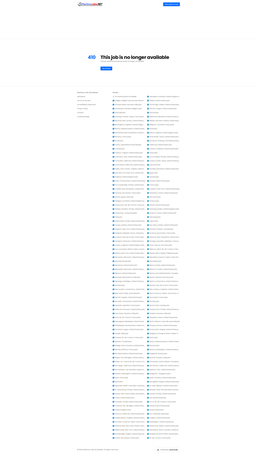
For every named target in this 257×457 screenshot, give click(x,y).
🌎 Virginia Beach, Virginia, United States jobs (128, 418)
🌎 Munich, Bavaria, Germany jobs (160, 277)
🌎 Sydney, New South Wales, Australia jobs (128, 394)
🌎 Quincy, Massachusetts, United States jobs (163, 341)
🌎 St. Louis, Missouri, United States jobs (162, 386)
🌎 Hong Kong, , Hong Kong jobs (124, 213)
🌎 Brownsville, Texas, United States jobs (162, 137)
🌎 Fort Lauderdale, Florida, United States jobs (128, 185)
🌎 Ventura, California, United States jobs (128, 414)
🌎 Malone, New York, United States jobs (128, 253)
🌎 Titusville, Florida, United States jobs (127, 402)
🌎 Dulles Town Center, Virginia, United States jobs (128, 169)
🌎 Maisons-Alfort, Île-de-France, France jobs (163, 249)
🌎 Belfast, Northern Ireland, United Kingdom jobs (163, 120)
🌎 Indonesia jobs (154, 217)
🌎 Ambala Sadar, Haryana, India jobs (127, 104)
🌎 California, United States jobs (159, 145)
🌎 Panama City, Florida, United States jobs (163, 309)
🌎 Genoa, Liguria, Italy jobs (123, 197)
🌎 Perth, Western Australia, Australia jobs (163, 321)
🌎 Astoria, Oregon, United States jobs (162, 108)
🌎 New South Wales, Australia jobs (126, 293)
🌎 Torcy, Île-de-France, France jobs (161, 402)
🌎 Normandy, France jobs (157, 297)
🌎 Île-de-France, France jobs (159, 438)
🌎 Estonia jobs (153, 177)
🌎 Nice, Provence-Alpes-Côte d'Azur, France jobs (163, 293)
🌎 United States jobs (155, 410)
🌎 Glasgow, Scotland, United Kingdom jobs (128, 201)
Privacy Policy (82, 108)
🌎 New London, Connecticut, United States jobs (128, 289)
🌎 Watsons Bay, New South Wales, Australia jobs (128, 426)
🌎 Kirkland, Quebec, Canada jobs (160, 229)
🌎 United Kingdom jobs (121, 410)
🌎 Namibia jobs (118, 285)
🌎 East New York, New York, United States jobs (128, 173)
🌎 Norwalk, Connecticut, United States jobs (128, 301)
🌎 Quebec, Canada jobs (122, 341)
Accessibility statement (86, 104)
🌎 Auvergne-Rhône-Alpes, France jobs (128, 116)
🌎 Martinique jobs (154, 261)
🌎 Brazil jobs (152, 129)
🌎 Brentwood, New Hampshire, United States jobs (128, 133)
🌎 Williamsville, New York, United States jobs (128, 430)
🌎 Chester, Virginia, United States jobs (127, 153)
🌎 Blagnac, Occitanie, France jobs (160, 124)
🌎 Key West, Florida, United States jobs (162, 225)
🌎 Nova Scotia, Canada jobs (158, 305)
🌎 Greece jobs (153, 201)
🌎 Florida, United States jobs (158, 181)
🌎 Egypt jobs (152, 173)
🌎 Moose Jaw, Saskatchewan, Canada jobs (163, 273)
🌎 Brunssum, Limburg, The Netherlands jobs (163, 141)
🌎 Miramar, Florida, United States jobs (162, 269)
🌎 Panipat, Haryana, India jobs (159, 313)
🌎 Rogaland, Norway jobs (157, 353)
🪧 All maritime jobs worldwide (124, 96)
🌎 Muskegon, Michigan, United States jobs (128, 281)
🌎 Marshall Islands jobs (121, 261)
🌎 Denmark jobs (153, 165)
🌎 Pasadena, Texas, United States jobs (162, 317)
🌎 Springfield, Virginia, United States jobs (163, 381)
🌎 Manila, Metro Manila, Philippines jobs (162, 253)
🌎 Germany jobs (154, 197)
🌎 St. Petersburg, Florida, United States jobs (128, 390)
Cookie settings (83, 116)
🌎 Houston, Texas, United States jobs (161, 213)
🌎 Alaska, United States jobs (158, 100)
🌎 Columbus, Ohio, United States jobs (127, 157)
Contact (80, 112)
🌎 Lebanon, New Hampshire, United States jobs (163, 237)
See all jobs (106, 68)
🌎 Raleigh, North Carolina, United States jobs (128, 345)
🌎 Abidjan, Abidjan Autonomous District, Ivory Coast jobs (128, 100)
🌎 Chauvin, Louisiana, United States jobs (162, 149)
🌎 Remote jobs (153, 345)
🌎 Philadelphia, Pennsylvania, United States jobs (128, 325)
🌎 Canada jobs (118, 149)
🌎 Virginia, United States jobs (158, 418)
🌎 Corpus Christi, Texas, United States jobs (163, 161)
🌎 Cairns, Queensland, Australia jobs (126, 145)
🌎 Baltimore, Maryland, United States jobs (163, 116)
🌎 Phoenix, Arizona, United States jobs (162, 325)
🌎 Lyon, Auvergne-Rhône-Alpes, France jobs (128, 249)
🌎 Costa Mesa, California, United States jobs (128, 165)
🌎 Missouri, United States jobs (124, 273)
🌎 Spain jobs (117, 381)
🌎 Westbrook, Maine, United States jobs (163, 426)
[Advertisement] (128, 24)
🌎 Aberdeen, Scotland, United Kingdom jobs (163, 96)
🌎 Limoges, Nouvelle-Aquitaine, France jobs (163, 241)
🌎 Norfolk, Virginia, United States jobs (127, 297)
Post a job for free (171, 4)
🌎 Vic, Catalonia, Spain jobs (158, 414)
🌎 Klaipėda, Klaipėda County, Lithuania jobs (128, 233)
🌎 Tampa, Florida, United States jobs (161, 394)
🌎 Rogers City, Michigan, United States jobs (128, 357)
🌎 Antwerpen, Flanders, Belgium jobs (127, 108)
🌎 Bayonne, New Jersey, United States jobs (128, 120)
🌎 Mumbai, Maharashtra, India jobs (126, 277)
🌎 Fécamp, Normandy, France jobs (126, 193)
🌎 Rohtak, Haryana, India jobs (158, 357)
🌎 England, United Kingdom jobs (125, 177)
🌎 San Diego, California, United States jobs (128, 365)
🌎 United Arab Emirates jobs (158, 406)
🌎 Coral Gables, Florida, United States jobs (163, 157)
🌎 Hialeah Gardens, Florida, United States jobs (128, 209)
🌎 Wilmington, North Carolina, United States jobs (163, 430)
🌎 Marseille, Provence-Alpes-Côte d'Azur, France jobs (163, 257)
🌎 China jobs (152, 153)
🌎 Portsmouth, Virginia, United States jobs (163, 329)
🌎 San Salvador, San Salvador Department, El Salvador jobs (128, 369)
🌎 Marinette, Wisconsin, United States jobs (128, 257)
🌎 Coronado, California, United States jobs (128, 161)
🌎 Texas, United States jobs (123, 398)
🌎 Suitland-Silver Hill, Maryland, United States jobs (163, 390)
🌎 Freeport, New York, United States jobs (163, 189)
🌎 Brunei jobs (117, 141)
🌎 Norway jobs (153, 301)
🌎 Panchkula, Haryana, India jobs (125, 313)
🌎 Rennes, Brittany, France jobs (125, 349)
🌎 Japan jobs (152, 221)
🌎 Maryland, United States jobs (124, 265)
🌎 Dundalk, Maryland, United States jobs (163, 169)
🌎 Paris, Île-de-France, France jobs (126, 317)
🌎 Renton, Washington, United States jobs (163, 349)
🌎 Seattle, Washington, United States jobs (128, 373)
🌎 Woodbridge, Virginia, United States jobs (128, 434)
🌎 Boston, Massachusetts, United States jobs (128, 129)
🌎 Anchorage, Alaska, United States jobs (163, 104)
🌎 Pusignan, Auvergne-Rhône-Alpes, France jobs (163, 333)
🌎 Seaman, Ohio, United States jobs (161, 369)
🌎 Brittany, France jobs (121, 137)
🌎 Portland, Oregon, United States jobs (127, 329)
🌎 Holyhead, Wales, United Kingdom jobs (163, 209)
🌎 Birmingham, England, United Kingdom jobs (128, 124)
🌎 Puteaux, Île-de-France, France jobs (127, 337)
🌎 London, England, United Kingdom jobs (128, 245)
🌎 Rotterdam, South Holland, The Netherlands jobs (163, 361)
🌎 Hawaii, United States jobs (158, 205)
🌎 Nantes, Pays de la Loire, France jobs (162, 285)
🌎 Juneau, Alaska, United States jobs (126, 225)
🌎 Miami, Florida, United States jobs (161, 265)
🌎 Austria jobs (153, 112)
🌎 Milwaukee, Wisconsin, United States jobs (128, 269)
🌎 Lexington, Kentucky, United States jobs (128, 241)
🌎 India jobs (117, 217)
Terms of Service (83, 100)
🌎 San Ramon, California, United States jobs (163, 365)
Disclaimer (81, 96)
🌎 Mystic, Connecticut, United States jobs (163, 281)
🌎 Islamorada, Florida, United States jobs (128, 221)
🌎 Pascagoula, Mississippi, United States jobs (128, 321)
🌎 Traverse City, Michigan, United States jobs (128, 406)
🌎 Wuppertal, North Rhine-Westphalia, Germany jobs (163, 434)
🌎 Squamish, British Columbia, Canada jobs (128, 386)
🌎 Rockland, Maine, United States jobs (127, 353)
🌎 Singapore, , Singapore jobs (158, 373)
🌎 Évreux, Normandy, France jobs (125, 438)
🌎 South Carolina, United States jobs (161, 377)
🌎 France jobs (153, 185)
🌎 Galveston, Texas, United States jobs (162, 193)
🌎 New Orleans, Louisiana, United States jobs (163, 289)
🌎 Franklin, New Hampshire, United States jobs (128, 189)
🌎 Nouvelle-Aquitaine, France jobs (126, 305)
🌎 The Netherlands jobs (156, 398)
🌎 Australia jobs (118, 112)
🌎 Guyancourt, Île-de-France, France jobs (128, 205)
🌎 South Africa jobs (120, 377)
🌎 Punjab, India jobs (120, 333)
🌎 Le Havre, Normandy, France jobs (161, 233)
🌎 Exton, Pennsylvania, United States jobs (128, 181)
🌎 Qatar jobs (152, 337)
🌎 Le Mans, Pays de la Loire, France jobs (128, 237)
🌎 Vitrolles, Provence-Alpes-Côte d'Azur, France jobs (128, 422)
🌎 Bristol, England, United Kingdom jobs (162, 133)
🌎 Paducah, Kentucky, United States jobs (128, 309)
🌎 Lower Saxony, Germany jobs (159, 245)
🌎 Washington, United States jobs (160, 422)
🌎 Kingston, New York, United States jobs (128, 229)
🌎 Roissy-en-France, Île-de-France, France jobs (128, 361)
